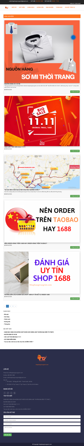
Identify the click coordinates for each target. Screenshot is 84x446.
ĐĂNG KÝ (72, 3)
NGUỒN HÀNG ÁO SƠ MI (9, 402)
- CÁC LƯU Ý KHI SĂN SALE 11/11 (12, 337)
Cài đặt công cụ (70, 7)
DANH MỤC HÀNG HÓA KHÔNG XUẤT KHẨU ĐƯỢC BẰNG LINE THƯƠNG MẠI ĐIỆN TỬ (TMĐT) (26, 399)
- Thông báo (6, 324)
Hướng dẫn (40, 7)
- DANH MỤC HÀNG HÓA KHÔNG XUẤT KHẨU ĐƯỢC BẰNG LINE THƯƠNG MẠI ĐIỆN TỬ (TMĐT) (28, 332)
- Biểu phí (6, 314)
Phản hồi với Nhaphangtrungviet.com (13, 372)
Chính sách (30, 7)
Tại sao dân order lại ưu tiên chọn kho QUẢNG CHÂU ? (17, 409)
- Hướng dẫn (6, 321)
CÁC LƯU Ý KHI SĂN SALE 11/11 (11, 404)
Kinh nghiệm (49, 7)
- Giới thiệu (6, 316)
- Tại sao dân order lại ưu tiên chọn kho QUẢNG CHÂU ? (18, 341)
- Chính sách (6, 319)
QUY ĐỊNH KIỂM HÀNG (9, 406)
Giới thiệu (22, 7)
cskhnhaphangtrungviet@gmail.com (18, 1)
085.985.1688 (39, 1)
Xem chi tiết (75, 91)
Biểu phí (14, 7)
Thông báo (59, 7)
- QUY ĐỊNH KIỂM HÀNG (9, 339)
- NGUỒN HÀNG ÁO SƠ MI (10, 334)
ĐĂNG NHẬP (78, 3)
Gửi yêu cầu (8, 434)
